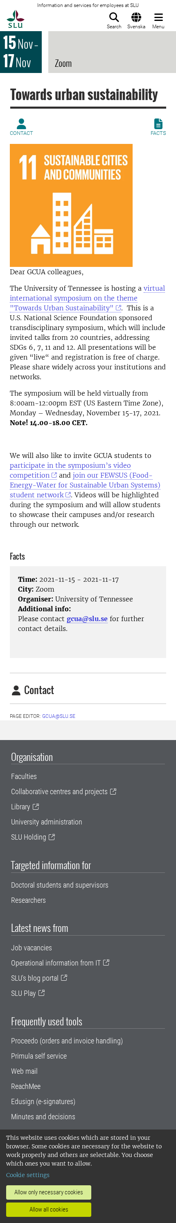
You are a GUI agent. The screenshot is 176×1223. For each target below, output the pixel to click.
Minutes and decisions (43, 1116)
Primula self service (39, 1056)
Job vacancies (31, 947)
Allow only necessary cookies (48, 1192)
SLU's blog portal (35, 978)
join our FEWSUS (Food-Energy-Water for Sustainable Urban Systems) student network (85, 485)
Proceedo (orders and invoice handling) (67, 1040)
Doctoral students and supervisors (59, 885)
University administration (46, 822)
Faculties (24, 776)
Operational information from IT (56, 963)
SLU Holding (28, 837)
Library (20, 806)
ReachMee (26, 1086)
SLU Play (23, 993)
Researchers (28, 900)
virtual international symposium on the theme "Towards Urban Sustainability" (87, 298)
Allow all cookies (48, 1209)
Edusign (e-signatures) (43, 1101)
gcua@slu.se (87, 619)
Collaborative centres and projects (59, 791)
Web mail (24, 1071)
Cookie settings (28, 1175)
